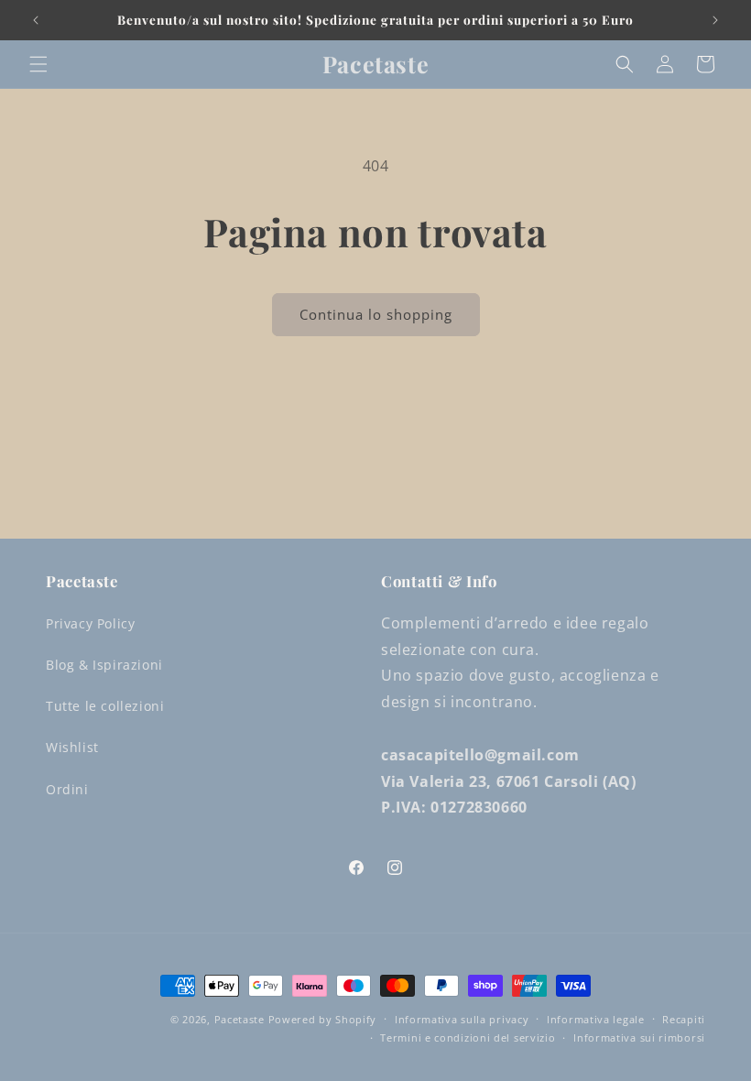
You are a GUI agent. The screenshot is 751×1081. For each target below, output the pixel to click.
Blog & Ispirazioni (104, 664)
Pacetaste (239, 1019)
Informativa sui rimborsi (639, 1037)
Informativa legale (596, 1019)
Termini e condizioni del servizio (467, 1037)
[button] (38, 64)
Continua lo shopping (375, 314)
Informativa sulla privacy (462, 1019)
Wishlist (72, 747)
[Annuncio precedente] (36, 20)
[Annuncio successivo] (715, 20)
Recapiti (683, 1019)
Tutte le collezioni (105, 706)
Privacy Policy (90, 623)
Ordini (67, 789)
